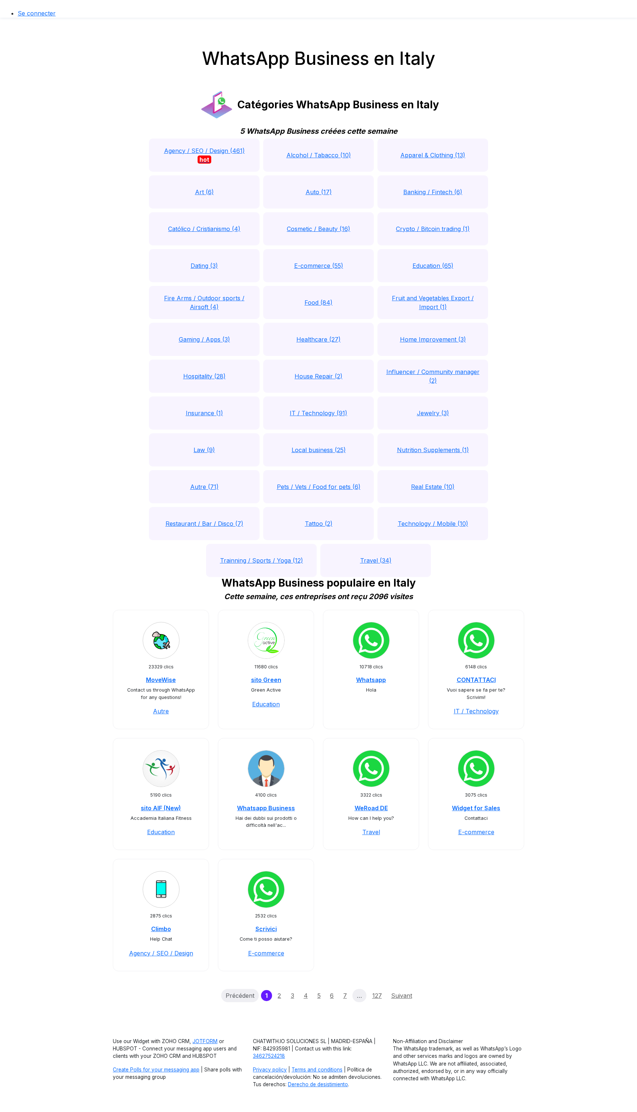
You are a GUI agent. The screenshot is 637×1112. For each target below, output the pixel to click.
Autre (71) (204, 486)
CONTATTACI (476, 679)
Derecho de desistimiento (318, 1084)
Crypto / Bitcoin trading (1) (433, 228)
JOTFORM (204, 1041)
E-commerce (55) (318, 265)
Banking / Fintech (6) (432, 192)
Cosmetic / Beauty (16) (318, 228)
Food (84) (318, 302)
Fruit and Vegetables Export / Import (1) (433, 302)
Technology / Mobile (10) (433, 523)
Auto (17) (319, 192)
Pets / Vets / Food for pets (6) (319, 486)
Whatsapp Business (266, 808)
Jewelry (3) (433, 413)
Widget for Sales (476, 808)
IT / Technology (476, 711)
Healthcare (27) (318, 339)
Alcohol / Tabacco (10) (318, 155)
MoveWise (161, 679)
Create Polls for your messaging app (156, 1070)
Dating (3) (204, 265)
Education (266, 704)
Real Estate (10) (433, 486)
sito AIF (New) (161, 808)
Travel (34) (375, 560)
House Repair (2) (318, 376)
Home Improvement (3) (433, 339)
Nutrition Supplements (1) (433, 450)
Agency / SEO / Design (161, 953)
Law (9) (204, 450)
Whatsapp (371, 679)
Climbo (161, 929)
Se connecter (37, 13)
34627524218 (269, 1056)
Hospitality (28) (204, 376)
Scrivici (266, 929)
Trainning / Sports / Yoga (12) (261, 560)
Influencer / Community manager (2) (433, 376)
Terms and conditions (317, 1070)
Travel (371, 832)
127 (377, 995)
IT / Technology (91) (318, 413)
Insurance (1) (204, 413)
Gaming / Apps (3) (204, 339)
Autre (161, 711)
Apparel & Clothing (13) (432, 155)
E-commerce (476, 832)
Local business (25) (319, 450)
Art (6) (204, 192)
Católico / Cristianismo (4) (204, 228)
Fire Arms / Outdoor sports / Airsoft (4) (204, 302)
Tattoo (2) (319, 523)
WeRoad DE (371, 808)
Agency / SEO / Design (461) (204, 155)
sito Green (266, 679)
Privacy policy (270, 1070)
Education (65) (433, 265)
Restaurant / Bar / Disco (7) (204, 523)
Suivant (401, 995)
